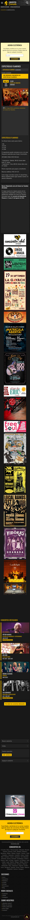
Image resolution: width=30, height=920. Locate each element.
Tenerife (13, 867)
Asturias (10, 851)
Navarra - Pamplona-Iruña (9, 864)
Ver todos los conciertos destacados (15, 704)
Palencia (25, 864)
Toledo (22, 867)
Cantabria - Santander (8, 855)
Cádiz (27, 853)
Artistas (4, 884)
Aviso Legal (5, 908)
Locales (4, 882)
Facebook (5, 893)
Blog (3, 887)
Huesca (3, 860)
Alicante (27, 850)
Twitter (4, 895)
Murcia (26, 862)
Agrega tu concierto (7, 760)
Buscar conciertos (7, 741)
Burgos (18, 853)
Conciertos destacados (9, 620)
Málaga (17, 862)
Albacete (21, 850)
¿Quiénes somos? (7, 903)
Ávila (14, 851)
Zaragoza (21, 869)
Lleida (3, 862)
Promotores (5, 886)
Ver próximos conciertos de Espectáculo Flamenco (11, 76)
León (28, 860)
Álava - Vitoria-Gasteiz (12, 850)
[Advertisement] (15, 26)
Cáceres (23, 853)
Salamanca (15, 865)
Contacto (4, 910)
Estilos (4, 746)
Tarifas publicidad (7, 906)
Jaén (7, 860)
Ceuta (22, 855)
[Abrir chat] (27, 917)
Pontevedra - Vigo (6, 865)
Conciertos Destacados (5, 7)
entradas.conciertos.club (15, 7)
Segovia (21, 865)
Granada (14, 858)
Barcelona (3, 853)
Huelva (26, 858)
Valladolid (9, 869)
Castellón (17, 855)
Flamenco (5, 880)
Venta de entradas (7, 905)
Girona (9, 858)
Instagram (5, 897)
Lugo (7, 862)
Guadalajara (20, 858)
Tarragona (7, 867)
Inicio (3, 877)
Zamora (15, 869)
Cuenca (12, 857)
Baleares (24, 851)
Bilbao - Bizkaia (11, 853)
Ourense (19, 864)
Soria (2, 867)
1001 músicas (7, 755)
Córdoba (6, 857)
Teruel (17, 867)
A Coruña (3, 850)
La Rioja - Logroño (14, 860)
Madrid (12, 862)
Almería (5, 851)
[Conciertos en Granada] (10, 3)
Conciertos (3, 10)
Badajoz (19, 851)
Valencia (27, 867)
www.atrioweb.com (15, 917)
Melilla (21, 862)
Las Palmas (23, 860)
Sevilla (26, 865)
